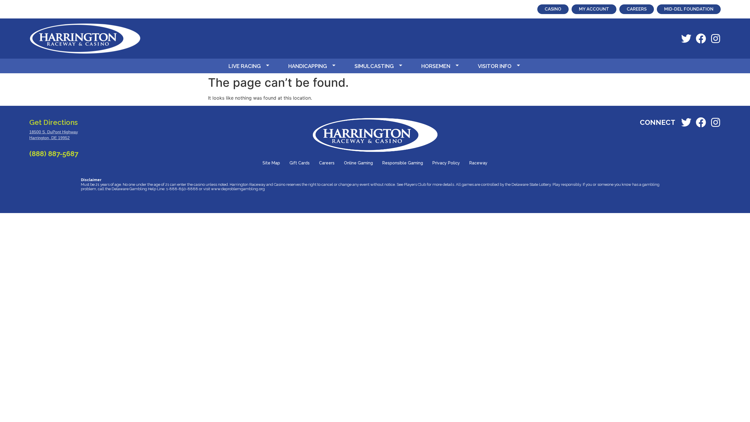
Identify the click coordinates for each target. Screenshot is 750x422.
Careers (327, 163)
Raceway (478, 163)
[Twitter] (686, 38)
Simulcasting (374, 66)
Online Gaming (358, 163)
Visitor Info (495, 66)
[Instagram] (715, 38)
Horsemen (435, 66)
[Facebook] (701, 38)
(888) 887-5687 (53, 153)
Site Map (271, 163)
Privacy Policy (446, 163)
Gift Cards (299, 163)
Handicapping (307, 66)
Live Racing (245, 66)
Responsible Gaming (402, 163)
